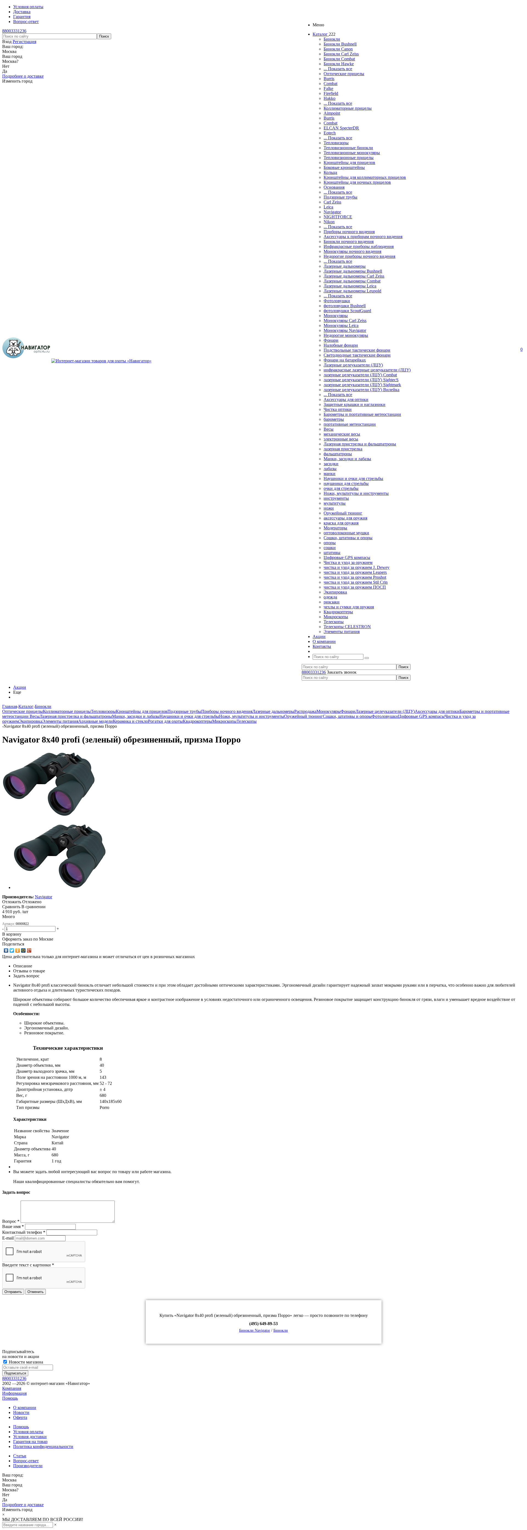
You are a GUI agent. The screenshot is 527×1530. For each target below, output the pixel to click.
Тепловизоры (336, 142)
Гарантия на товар (30, 1441)
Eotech (330, 133)
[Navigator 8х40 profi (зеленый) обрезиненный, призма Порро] (49, 815)
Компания (11, 1388)
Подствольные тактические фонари (357, 350)
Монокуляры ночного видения (352, 251)
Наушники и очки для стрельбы (353, 478)
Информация (14, 1393)
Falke (328, 88)
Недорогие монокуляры (346, 335)
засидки (331, 463)
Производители (28, 1465)
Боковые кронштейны (344, 167)
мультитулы (335, 503)
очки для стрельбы (341, 488)
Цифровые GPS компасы (347, 557)
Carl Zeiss (332, 202)
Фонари (331, 340)
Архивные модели (95, 721)
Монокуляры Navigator (345, 330)
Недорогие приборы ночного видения (359, 256)
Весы (328, 429)
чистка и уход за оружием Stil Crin (356, 582)
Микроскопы (336, 616)
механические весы (342, 434)
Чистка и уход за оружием (348, 562)
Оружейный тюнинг (343, 513)
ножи (329, 508)
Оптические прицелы (344, 73)
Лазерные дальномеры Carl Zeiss (354, 276)
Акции (19, 687)
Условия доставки (30, 1436)
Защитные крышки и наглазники (354, 404)
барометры (334, 419)
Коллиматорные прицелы (348, 108)
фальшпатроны (338, 453)
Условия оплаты (28, 1431)
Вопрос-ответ (26, 1460)
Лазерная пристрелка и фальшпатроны (360, 444)
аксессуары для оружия (345, 518)
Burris (329, 78)
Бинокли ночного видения (349, 241)
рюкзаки (332, 602)
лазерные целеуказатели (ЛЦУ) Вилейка (361, 389)
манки (329, 473)
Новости (21, 1412)
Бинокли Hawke (339, 63)
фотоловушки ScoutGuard (347, 310)
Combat (330, 83)
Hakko (329, 98)
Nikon (329, 221)
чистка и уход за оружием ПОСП (355, 587)
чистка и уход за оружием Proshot (355, 577)
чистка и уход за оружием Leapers (355, 572)
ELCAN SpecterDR (341, 128)
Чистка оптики (338, 409)
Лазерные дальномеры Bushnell (353, 271)
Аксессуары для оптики (346, 399)
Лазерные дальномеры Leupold (352, 291)
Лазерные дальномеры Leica (350, 286)
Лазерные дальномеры (345, 266)
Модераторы (335, 528)
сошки (330, 547)
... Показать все (338, 68)
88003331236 (14, 31)
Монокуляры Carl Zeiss (345, 320)
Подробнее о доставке (23, 76)
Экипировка (335, 592)
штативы (332, 552)
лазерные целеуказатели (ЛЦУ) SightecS (361, 379)
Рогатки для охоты (165, 721)
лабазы (330, 468)
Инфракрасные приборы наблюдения (359, 246)
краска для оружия (341, 523)
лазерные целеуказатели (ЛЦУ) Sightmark (362, 384)
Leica (328, 207)
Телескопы (334, 621)
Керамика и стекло (130, 721)
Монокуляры (336, 315)
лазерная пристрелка (343, 449)
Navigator (332, 212)
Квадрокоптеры (338, 611)
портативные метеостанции (350, 424)
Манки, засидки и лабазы (347, 458)
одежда (330, 597)
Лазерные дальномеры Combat (352, 281)
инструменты (336, 498)
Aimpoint (332, 113)
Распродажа (305, 711)
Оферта (20, 1417)
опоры (330, 542)
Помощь (10, 1398)
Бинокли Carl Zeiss (341, 54)
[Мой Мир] (23, 950)
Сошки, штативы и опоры (348, 537)
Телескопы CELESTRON (347, 626)
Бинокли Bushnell (340, 44)
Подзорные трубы (340, 197)
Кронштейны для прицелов (349, 162)
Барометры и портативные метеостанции (362, 414)
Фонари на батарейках (345, 360)
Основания (334, 187)
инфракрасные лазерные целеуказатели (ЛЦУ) (367, 370)
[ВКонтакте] (6, 950)
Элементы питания (342, 631)
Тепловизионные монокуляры (352, 152)
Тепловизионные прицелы (349, 157)
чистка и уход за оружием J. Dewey (356, 567)
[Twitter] (12, 950)
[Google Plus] (29, 950)
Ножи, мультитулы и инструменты (356, 493)
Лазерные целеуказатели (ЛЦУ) (353, 365)
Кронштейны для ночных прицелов (357, 182)
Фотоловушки (337, 300)
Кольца (330, 172)
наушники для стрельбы (346, 483)
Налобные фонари (341, 345)
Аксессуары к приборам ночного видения (363, 236)
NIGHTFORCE (338, 216)
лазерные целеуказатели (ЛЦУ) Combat (360, 374)
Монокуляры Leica (341, 325)
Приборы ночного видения (349, 231)
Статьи (19, 1455)
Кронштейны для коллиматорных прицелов (365, 177)
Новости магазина (25, 1362)
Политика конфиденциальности (43, 1446)
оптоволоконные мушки (346, 532)
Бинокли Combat (339, 59)
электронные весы (341, 439)
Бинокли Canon (338, 49)
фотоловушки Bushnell (345, 305)
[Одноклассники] (18, 950)
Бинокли (332, 39)
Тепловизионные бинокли (348, 147)
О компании (24, 1407)
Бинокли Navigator (254, 1330)
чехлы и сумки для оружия (349, 607)
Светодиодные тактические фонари (357, 355)
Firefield (331, 93)
